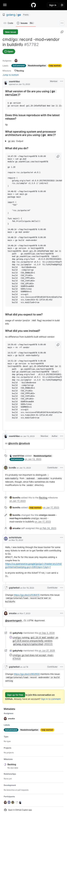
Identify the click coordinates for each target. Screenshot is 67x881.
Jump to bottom (10, 74)
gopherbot (14, 587)
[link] (17, 455)
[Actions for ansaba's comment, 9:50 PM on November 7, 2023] (61, 613)
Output (15, 141)
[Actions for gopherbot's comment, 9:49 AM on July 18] (61, 667)
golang (10, 14)
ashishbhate (15, 537)
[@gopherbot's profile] (6, 588)
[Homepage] (33, 5)
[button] (58, 156)
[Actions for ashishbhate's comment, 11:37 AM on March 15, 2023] (61, 537)
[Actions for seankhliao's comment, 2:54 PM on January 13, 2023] (61, 436)
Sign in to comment (51, 699)
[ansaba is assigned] (16, 60)
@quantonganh (13, 620)
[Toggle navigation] (4, 5)
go (19, 14)
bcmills (12, 467)
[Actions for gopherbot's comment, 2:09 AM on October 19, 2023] (61, 588)
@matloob (24, 443)
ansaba (13, 613)
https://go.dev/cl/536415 (27, 595)
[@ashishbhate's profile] (6, 539)
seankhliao (14, 81)
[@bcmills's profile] (6, 468)
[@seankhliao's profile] (6, 82)
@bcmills (13, 443)
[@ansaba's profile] (6, 613)
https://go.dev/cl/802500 (27, 674)
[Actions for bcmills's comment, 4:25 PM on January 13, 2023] (61, 467)
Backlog (43, 497)
